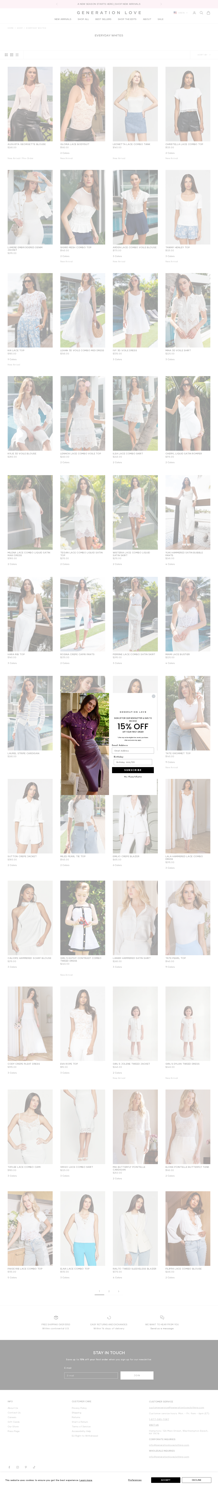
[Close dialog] (154, 696)
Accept (165, 1480)
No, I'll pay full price (133, 776)
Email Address (120, 745)
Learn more (85, 1480)
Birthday (119, 756)
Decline (196, 1480)
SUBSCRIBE (133, 770)
